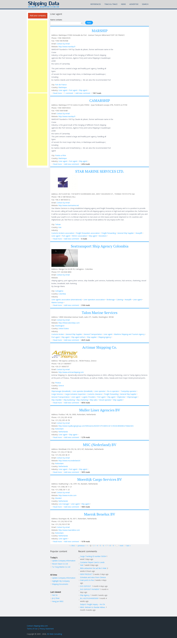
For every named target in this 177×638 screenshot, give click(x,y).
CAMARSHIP (99, 100)
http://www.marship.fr (67, 46)
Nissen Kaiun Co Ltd (60, 564)
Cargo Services (57, 394)
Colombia (62, 294)
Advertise (133, 4)
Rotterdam (59, 429)
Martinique (62, 87)
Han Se (55, 595)
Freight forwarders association (88, 233)
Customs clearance (94, 394)
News (123, 4)
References (95, 4)
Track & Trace (110, 4)
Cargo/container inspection (75, 394)
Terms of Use (32, 629)
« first (72, 545)
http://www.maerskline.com (69, 530)
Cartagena (59, 291)
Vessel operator (105, 400)
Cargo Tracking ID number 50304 (93, 556)
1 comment (68, 93)
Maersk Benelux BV (99, 514)
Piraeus (58, 382)
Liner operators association (94, 299)
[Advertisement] (37, 56)
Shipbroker (121, 397)
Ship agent (83, 90)
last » (128, 545)
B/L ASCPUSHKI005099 (89, 598)
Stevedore (103, 236)
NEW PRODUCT (86, 574)
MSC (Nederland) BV (99, 444)
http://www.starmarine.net (69, 205)
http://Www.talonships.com (69, 323)
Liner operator (99, 391)
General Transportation (93, 334)
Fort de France (61, 84)
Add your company (38, 16)
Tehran (58, 224)
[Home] (43, 4)
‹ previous (81, 545)
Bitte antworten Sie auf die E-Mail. (93, 568)
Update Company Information (63, 560)
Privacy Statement (46, 629)
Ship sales (93, 400)
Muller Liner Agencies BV (99, 410)
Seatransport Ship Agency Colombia (99, 246)
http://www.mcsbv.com (67, 495)
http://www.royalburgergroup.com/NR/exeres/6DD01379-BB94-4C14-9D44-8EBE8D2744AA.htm (96, 426)
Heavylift (138, 233)
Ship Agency (85, 595)
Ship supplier (92, 337)
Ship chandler (56, 400)
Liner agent (63, 90)
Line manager (64, 504)
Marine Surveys (57, 302)
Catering (119, 299)
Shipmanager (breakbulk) (61, 391)
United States (63, 328)
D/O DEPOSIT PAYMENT (90, 589)
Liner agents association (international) (66, 299)
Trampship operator (128, 391)
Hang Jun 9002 (57, 601)
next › (122, 545)
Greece (61, 385)
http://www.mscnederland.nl (69, 460)
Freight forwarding (108, 233)
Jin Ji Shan (55, 598)
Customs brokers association (62, 233)
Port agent (73, 90)
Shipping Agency (104, 337)
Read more (57, 93)
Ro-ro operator (113, 391)
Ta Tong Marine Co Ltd (61, 567)
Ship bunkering (69, 400)
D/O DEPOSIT (86, 586)
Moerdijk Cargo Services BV (99, 479)
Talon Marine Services (99, 312)
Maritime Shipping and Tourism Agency (129, 334)
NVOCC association (79, 236)
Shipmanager (132, 397)
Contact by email (63, 44)
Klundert (58, 498)
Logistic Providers (89, 397)
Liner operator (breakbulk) (82, 391)
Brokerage (111, 299)
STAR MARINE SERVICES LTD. (99, 171)
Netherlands (63, 432)
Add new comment (82, 93)
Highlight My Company (61, 581)
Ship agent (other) (78, 337)
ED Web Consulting (54, 634)
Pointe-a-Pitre (60, 155)
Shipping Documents (60, 584)
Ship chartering (82, 400)
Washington (59, 326)
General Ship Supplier (125, 233)
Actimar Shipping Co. (99, 347)
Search (145, 4)
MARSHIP (100, 30)
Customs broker (57, 334)
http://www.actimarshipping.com (71, 372)
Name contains (56, 20)
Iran (59, 227)
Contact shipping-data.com (37, 626)
